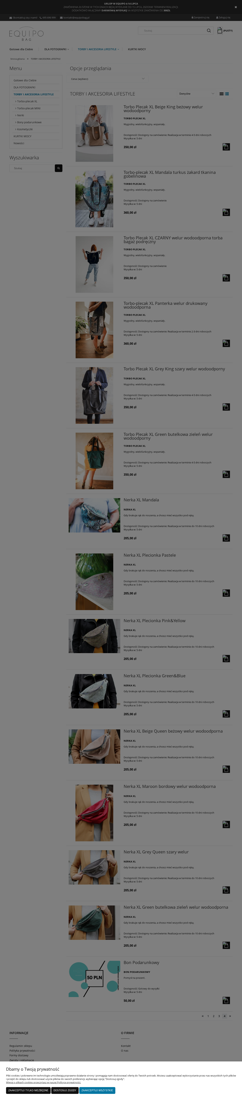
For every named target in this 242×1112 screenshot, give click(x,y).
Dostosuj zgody (65, 1090)
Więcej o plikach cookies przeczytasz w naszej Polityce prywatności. (43, 1082)
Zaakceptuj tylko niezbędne (28, 1090)
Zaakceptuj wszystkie (97, 1090)
